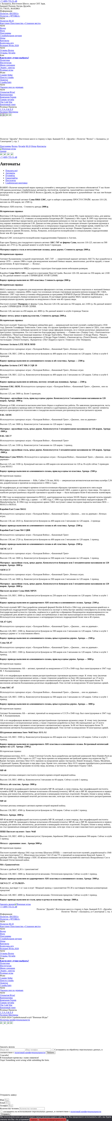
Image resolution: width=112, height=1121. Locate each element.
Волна (14, 146)
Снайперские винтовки (16, 183)
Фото (2, 31)
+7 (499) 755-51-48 (8, 1)
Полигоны (5, 60)
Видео (3, 28)
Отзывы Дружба (7, 53)
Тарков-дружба (7, 99)
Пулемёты (10, 175)
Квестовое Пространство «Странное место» (20, 23)
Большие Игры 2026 (9, 45)
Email (3, 1103)
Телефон (4, 1105)
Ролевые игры (6, 70)
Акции (3, 151)
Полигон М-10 (7, 21)
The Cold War (6, 102)
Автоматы (10, 173)
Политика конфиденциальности (15, 1020)
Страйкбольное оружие (11, 35)
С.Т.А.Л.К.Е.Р (6, 109)
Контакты (4, 40)
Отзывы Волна (7, 50)
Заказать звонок (7, 904)
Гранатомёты (11, 178)
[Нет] (67, 1120)
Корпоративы (6, 94)
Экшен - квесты (7, 67)
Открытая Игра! (7, 92)
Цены (2, 38)
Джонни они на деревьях (11, 87)
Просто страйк (7, 77)
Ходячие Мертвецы (9, 112)
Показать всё (11, 170)
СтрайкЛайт (5, 82)
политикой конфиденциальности (30, 1052)
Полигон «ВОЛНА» (9, 13)
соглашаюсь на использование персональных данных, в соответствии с (52, 1111)
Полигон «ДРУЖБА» (10, 16)
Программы (5, 33)
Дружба (21, 146)
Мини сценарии (7, 65)
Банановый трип (8, 104)
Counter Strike (6, 75)
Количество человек (9, 1108)
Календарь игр (7, 43)
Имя (2, 1100)
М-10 (28, 146)
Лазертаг (4, 80)
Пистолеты (10, 180)
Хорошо (34, 1120)
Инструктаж (5, 62)
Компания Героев (8, 97)
